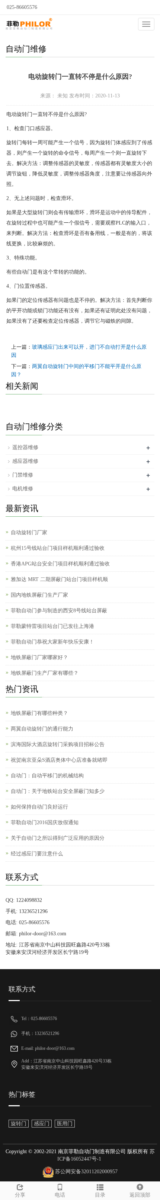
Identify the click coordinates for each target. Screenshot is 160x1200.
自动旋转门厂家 (29, 532)
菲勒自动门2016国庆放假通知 (45, 822)
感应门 (41, 1123)
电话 (60, 1195)
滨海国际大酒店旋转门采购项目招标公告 (58, 744)
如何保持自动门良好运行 (39, 807)
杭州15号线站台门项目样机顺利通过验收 (58, 548)
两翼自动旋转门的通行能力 (42, 729)
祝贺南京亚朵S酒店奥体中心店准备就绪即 (59, 760)
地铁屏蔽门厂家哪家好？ (39, 657)
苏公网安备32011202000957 (86, 1171)
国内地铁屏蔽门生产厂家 (39, 595)
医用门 (65, 1123)
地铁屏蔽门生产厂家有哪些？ (45, 673)
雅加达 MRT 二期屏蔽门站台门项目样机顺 (59, 579)
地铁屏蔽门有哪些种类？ (39, 713)
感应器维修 (25, 461)
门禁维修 (22, 475)
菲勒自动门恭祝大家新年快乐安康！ (52, 642)
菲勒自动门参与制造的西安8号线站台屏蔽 (59, 610)
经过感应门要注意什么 (37, 854)
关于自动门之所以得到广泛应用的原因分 (58, 838)
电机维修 (22, 488)
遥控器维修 (25, 447)
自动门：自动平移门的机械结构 (47, 775)
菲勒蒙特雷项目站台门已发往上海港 (52, 626)
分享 (20, 1195)
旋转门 (18, 1123)
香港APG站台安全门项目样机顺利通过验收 (60, 564)
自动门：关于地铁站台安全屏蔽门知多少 (58, 791)
